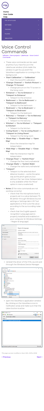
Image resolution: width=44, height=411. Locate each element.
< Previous (6, 357)
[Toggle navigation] (41, 0)
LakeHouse (24, 55)
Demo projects (15, 55)
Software (6, 55)
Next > (39, 357)
